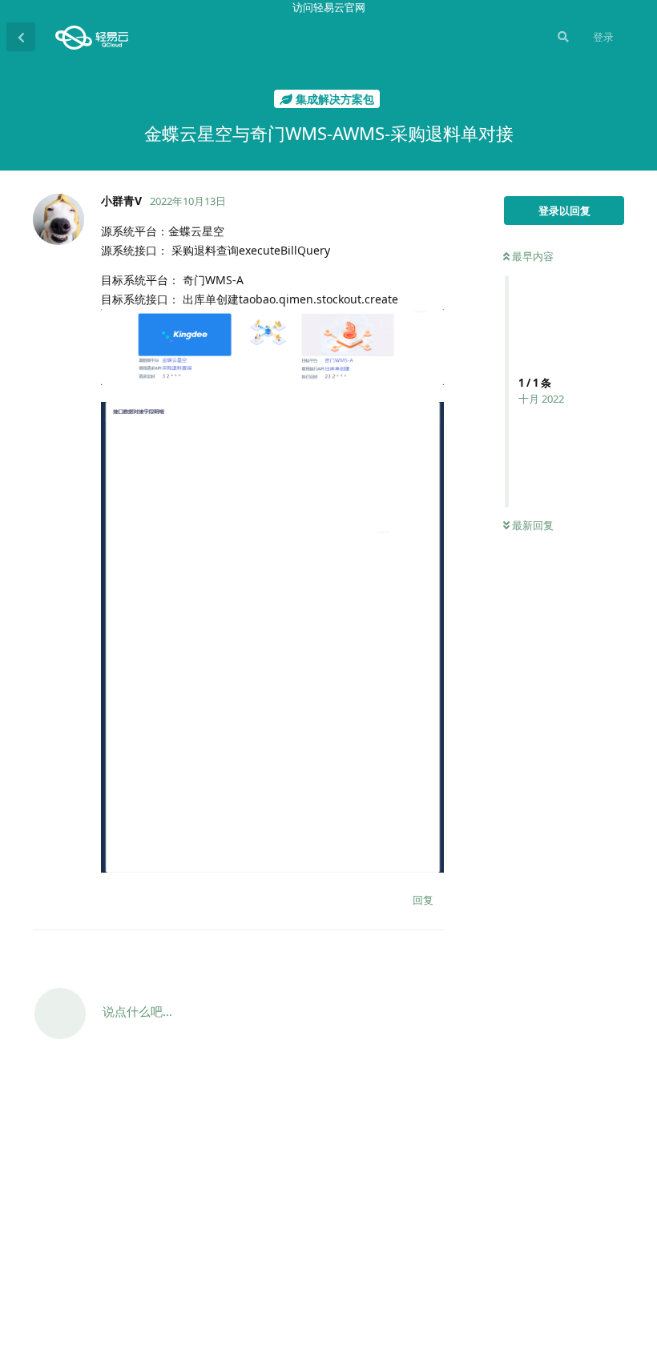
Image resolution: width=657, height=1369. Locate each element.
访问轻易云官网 (328, 7)
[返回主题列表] (20, 36)
